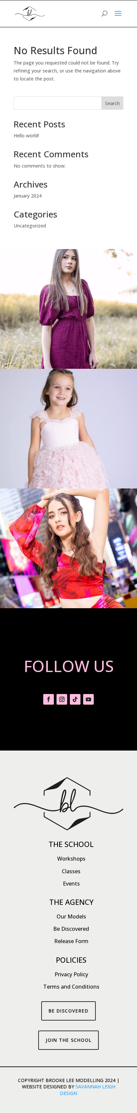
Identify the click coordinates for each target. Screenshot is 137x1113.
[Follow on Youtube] (88, 699)
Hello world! (26, 135)
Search (112, 103)
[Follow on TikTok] (75, 699)
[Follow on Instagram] (62, 699)
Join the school (68, 1040)
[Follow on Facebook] (48, 699)
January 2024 (28, 196)
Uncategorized (30, 225)
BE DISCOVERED (68, 1011)
